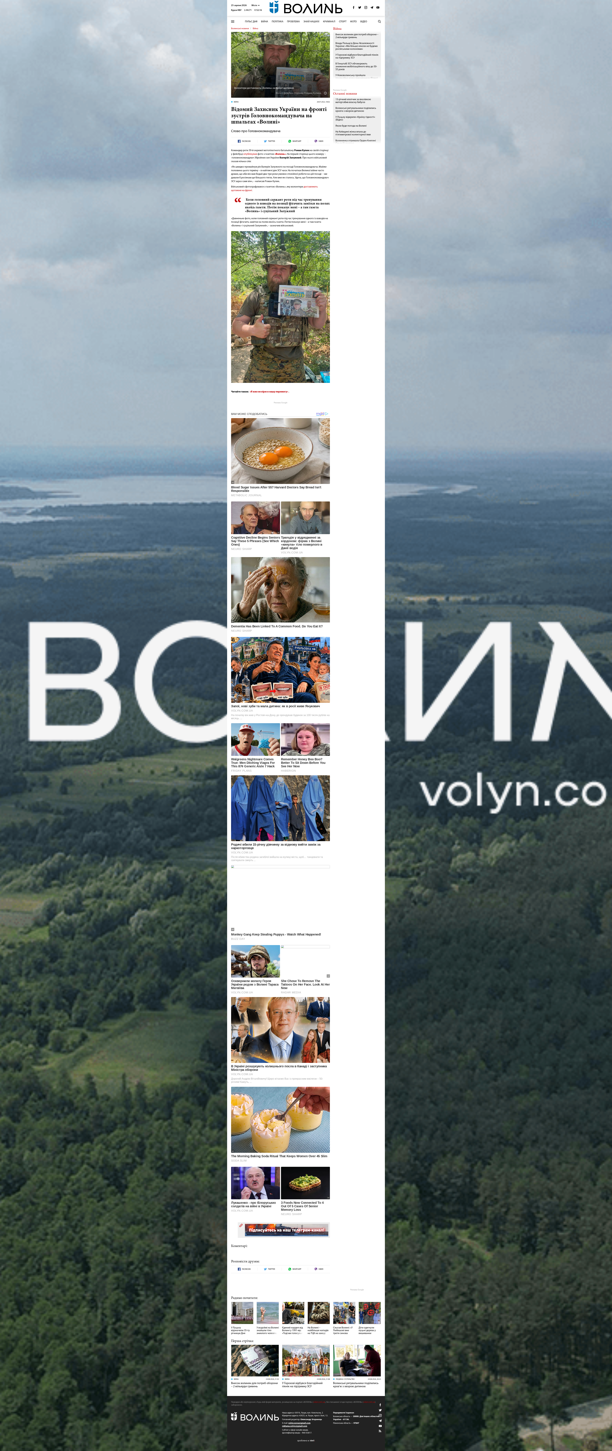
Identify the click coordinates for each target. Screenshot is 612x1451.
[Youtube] (378, 8)
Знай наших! (311, 21)
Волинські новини (240, 28)
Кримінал (329, 21)
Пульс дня (251, 21)
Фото (353, 21)
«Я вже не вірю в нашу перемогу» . (269, 392)
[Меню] (232, 21)
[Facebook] (353, 8)
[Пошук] (379, 21)
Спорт (342, 21)
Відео (363, 21)
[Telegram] (372, 8)
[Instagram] (366, 8)
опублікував (250, 154)
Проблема (293, 21)
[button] (255, 5)
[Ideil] (306, 1441)
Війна (264, 21)
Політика (277, 21)
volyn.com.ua (319, 1402)
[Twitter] (359, 8)
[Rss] (380, 1431)
